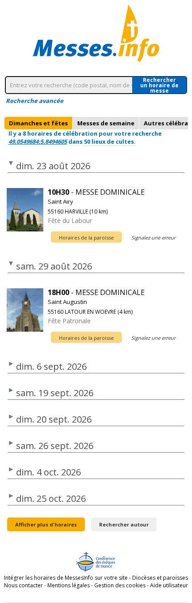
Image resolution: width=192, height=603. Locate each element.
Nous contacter (23, 585)
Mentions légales (68, 585)
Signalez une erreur (153, 237)
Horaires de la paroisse (86, 237)
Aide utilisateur (169, 585)
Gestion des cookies (120, 585)
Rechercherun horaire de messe (159, 85)
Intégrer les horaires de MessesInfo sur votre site (66, 578)
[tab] (38, 123)
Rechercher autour (124, 524)
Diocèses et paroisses (160, 578)
